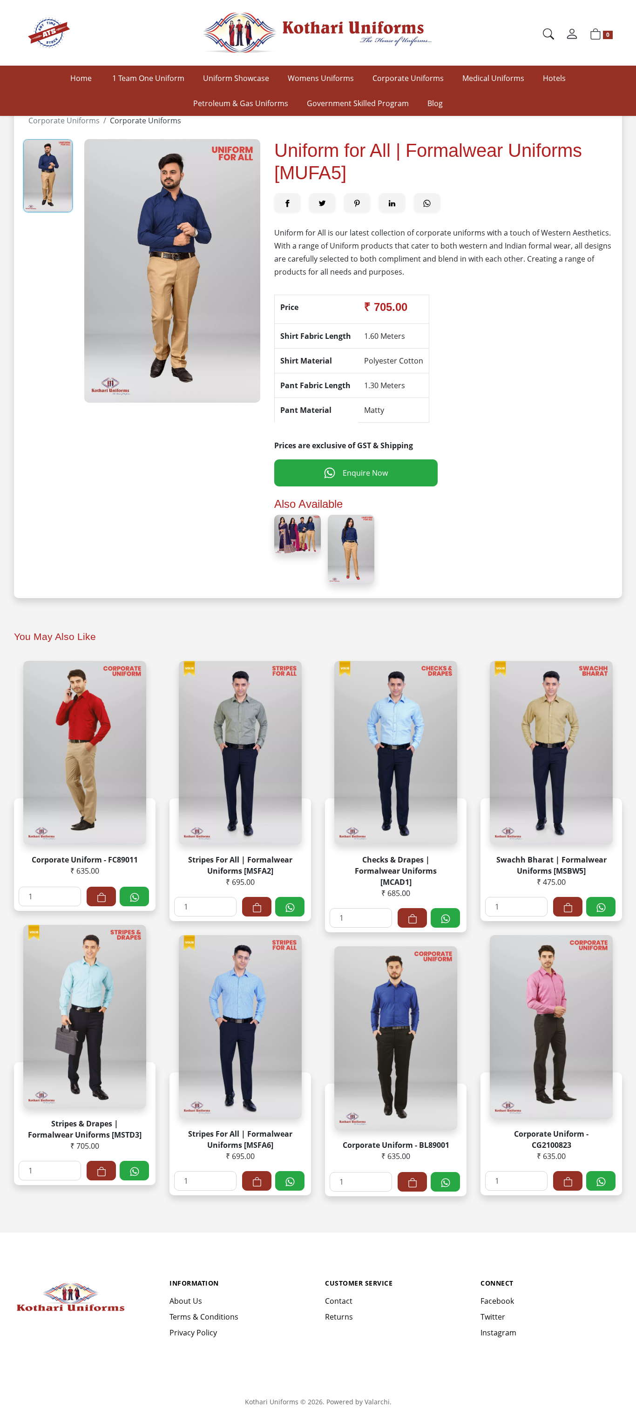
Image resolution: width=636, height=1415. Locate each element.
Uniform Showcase (236, 78)
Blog (435, 103)
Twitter (492, 1317)
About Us (185, 1301)
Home (81, 78)
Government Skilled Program (358, 103)
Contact (338, 1301)
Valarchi (377, 1401)
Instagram (498, 1332)
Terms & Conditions (203, 1317)
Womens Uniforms (321, 78)
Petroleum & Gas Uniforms (240, 103)
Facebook (497, 1301)
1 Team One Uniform (148, 78)
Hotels (554, 78)
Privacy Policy (193, 1332)
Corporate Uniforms (408, 78)
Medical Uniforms (493, 78)
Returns (339, 1317)
